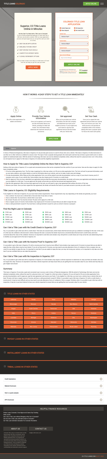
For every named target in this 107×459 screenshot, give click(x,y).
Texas (53, 299)
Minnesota (73, 322)
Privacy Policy (67, 71)
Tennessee (53, 308)
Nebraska (13, 326)
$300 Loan (48, 212)
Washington (93, 317)
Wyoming (93, 326)
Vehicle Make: (63, 40)
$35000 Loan (88, 222)
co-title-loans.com (88, 456)
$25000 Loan (49, 222)
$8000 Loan (48, 219)
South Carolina (33, 308)
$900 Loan (68, 214)
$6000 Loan (8, 219)
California (13, 299)
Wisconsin (13, 322)
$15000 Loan (9, 222)
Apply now (33, 67)
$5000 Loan (88, 217)
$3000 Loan (48, 217)
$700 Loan (28, 214)
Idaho (13, 313)
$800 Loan (48, 214)
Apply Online (91, 4)
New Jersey (33, 326)
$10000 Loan (88, 219)
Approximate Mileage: (65, 55)
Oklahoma (53, 317)
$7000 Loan (28, 219)
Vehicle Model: (63, 48)
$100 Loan (8, 212)
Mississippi (13, 304)
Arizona (33, 322)
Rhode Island (73, 326)
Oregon (13, 308)
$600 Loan (8, 214)
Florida (33, 299)
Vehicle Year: (63, 33)
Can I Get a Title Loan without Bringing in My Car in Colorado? (21, 416)
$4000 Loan (68, 217)
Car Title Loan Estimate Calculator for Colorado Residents (20, 420)
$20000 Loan (29, 222)
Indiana (53, 313)
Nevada (53, 304)
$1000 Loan (88, 214)
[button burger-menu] (102, 4)
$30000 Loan (69, 222)
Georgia (93, 299)
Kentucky (93, 313)
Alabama (73, 299)
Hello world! (6, 414)
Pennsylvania (53, 326)
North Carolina (94, 304)
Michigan (33, 317)
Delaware (93, 308)
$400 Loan (68, 212)
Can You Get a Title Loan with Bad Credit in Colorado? (18, 418)
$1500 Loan (8, 217)
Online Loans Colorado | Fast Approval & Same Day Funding (20, 412)
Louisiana (13, 317)
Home (7, 148)
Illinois (33, 313)
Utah (73, 308)
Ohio (73, 317)
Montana (93, 322)
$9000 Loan (68, 219)
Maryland (53, 322)
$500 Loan (88, 212)
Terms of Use (73, 71)
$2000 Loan (28, 217)
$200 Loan (28, 212)
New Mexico (73, 304)
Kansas (73, 313)
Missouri (33, 304)
